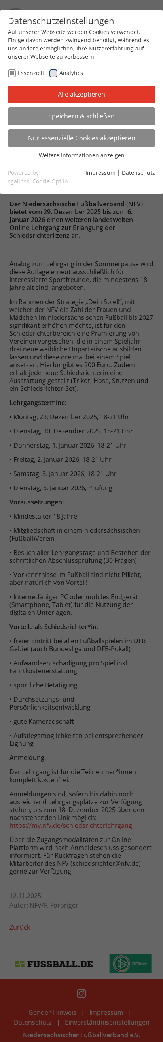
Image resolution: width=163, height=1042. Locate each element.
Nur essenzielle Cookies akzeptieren (81, 138)
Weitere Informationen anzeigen (82, 155)
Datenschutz (138, 172)
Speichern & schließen (81, 116)
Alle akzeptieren (81, 94)
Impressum (100, 172)
